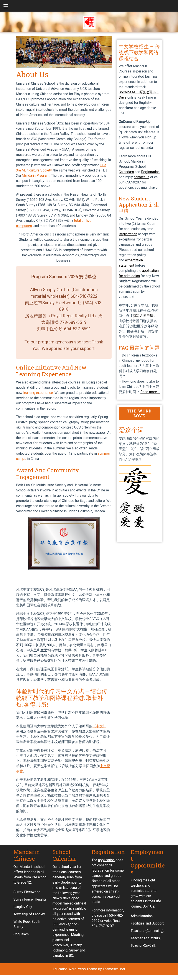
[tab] (3, 6)
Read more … (150, 392)
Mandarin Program (35, 175)
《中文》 (99, 726)
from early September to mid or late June (67, 882)
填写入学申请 (143, 316)
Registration (150, 172)
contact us (141, 177)
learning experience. (38, 393)
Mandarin (26, 867)
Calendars (126, 172)
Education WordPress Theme (75, 969)
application (106, 860)
